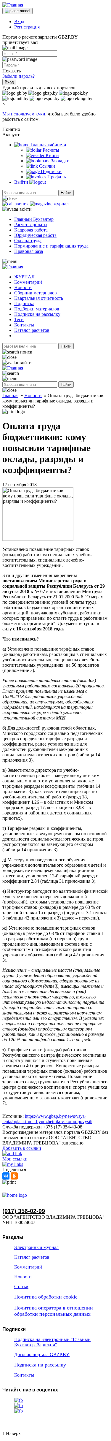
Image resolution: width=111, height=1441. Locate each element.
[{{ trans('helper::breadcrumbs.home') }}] (14, 1195)
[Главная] (12, 4)
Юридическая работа (35, 235)
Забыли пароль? (18, 76)
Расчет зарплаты (30, 224)
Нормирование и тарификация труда (51, 245)
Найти (66, 193)
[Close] (17, 11)
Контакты (24, 324)
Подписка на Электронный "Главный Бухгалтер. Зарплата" (52, 1342)
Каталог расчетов (31, 330)
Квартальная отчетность (38, 298)
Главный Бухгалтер (34, 219)
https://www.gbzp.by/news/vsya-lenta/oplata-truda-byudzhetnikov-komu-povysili (47, 1119)
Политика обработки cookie (46, 1297)
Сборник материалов (35, 292)
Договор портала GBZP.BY (42, 1354)
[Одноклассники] (14, 1176)
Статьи (21, 1286)
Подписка (24, 303)
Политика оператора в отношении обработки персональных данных (53, 1311)
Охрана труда (27, 240)
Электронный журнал (36, 1247)
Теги (19, 319)
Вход (19, 21)
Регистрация (27, 26)
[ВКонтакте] (5, 1176)
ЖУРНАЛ (24, 276)
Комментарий (28, 282)
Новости (23, 287)
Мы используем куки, (25, 113)
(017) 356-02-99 (23, 1211)
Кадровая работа (31, 229)
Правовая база (28, 251)
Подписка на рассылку (37, 314)
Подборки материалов (36, 308)
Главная (10, 395)
